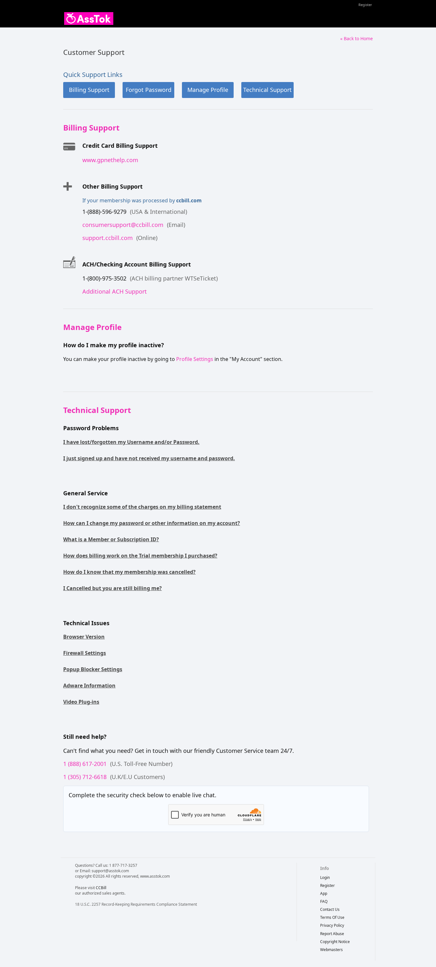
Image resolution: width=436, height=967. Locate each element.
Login (325, 877)
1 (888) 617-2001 (85, 764)
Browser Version (84, 636)
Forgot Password (148, 90)
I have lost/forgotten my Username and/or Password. (131, 442)
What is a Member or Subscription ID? (111, 539)
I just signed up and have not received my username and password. (149, 458)
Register (365, 4)
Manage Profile (207, 90)
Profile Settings (194, 359)
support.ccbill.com (107, 238)
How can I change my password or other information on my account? (151, 523)
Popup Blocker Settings (92, 669)
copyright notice (335, 941)
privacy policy (332, 925)
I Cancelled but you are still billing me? (112, 588)
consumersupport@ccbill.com (122, 225)
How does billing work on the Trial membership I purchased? (140, 555)
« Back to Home (356, 38)
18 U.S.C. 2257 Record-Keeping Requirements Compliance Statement (136, 904)
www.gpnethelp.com (110, 160)
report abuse (332, 933)
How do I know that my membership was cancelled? (129, 571)
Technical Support (267, 90)
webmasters (331, 949)
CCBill (101, 887)
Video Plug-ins (81, 701)
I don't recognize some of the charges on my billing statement (142, 506)
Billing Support (89, 90)
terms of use (332, 917)
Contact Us (330, 909)
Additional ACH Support (114, 291)
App (323, 893)
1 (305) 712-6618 (85, 777)
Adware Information (89, 685)
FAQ (323, 901)
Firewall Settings (84, 652)
